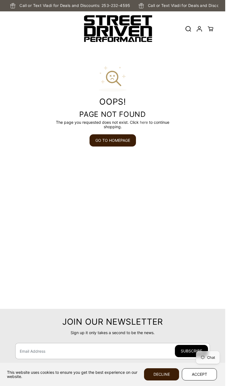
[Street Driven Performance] (111, 29)
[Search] (188, 29)
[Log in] (199, 29)
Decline (161, 374)
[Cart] (210, 29)
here (144, 122)
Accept (199, 374)
